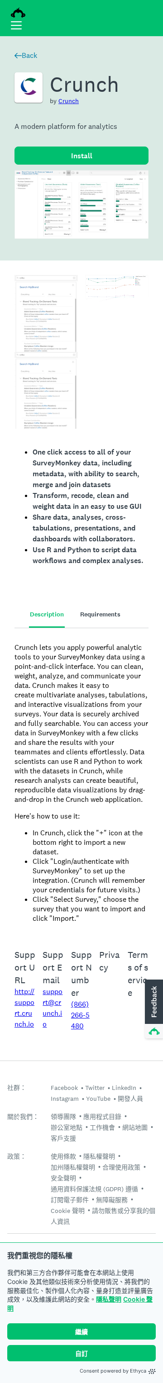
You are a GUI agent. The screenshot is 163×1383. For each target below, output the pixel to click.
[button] (153, 1009)
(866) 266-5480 (80, 1015)
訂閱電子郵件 (70, 1200)
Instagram (65, 1098)
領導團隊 (63, 1117)
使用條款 (63, 1156)
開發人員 (130, 1098)
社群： (16, 1088)
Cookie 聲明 (68, 1211)
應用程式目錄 (102, 1117)
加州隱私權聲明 (73, 1167)
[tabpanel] (81, 783)
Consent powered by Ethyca (113, 1371)
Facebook (64, 1088)
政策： (16, 1156)
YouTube (98, 1098)
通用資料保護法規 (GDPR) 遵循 (94, 1189)
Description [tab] (47, 614)
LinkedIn (124, 1088)
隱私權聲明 (99, 1156)
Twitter (95, 1088)
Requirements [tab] (100, 614)
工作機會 (102, 1127)
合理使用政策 (121, 1167)
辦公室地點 (66, 1127)
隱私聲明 (108, 1299)
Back (29, 55)
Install (81, 156)
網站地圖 (135, 1127)
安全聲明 (63, 1178)
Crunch (68, 101)
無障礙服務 (112, 1200)
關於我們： (23, 1117)
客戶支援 (63, 1138)
